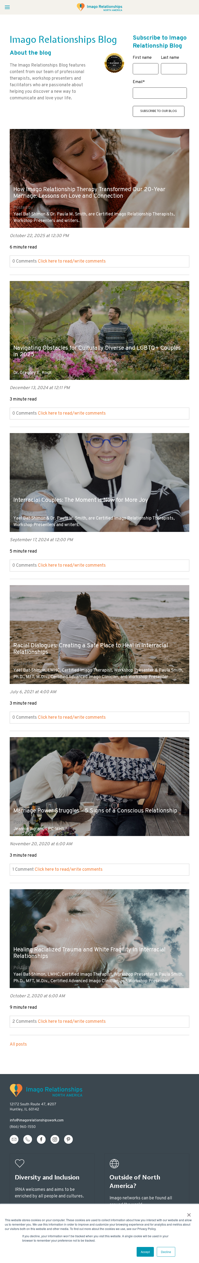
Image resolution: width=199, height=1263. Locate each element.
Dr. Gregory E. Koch (32, 373)
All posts (18, 1044)
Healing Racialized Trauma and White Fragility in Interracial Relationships (89, 953)
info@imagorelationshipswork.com (37, 1120)
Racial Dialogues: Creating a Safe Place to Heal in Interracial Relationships (90, 649)
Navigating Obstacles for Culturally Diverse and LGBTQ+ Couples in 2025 (97, 351)
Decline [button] (166, 1252)
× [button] (189, 1213)
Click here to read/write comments (72, 261)
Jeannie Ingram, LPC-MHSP (40, 829)
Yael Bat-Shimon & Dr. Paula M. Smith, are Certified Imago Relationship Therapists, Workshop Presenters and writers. (94, 218)
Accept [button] (145, 1252)
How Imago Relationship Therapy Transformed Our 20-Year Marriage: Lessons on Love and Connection (89, 193)
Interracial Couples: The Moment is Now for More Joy (80, 500)
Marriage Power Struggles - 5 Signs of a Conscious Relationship (95, 811)
